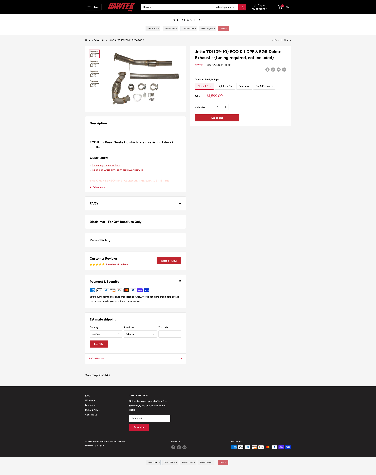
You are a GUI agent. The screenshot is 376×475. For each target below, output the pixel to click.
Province (129, 327)
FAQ (87, 395)
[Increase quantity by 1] (225, 107)
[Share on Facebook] (267, 69)
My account (259, 8)
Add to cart (217, 117)
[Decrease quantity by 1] (210, 107)
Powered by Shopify (94, 445)
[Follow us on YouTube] (184, 447)
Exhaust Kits (99, 40)
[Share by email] (284, 69)
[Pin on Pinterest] (273, 69)
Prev (277, 40)
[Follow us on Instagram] (179, 447)
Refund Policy (96, 358)
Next (286, 40)
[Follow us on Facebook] (173, 447)
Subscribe (139, 427)
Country (94, 327)
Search (223, 28)
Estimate (98, 344)
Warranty (90, 400)
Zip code (163, 327)
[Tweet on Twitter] (279, 69)
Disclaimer (90, 405)
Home (88, 40)
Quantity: (200, 107)
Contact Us (91, 414)
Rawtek (199, 65)
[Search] (242, 7)
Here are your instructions (106, 165)
